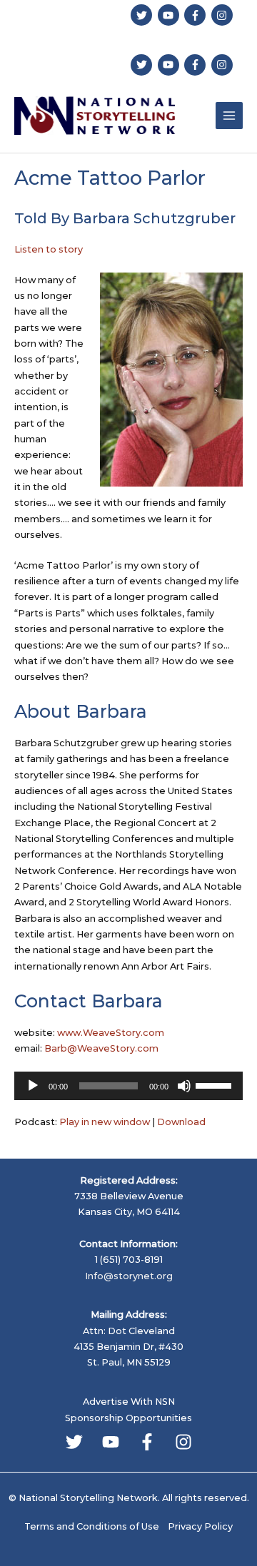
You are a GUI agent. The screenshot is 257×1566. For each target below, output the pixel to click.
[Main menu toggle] (229, 115)
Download (181, 1122)
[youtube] (170, 15)
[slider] (216, 1084)
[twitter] (143, 15)
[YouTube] (110, 1441)
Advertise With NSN (129, 1401)
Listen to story (48, 249)
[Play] (33, 1086)
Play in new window (104, 1122)
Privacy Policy (200, 1526)
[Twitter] (74, 1441)
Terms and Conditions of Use (91, 1526)
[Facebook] (147, 1441)
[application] (128, 1086)
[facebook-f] (196, 15)
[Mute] (184, 1086)
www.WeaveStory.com (110, 1032)
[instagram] (223, 15)
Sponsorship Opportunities (128, 1418)
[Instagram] (183, 1441)
